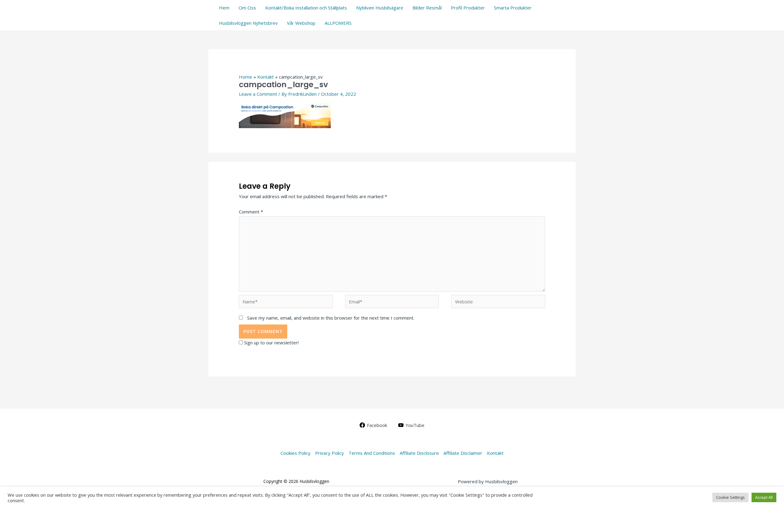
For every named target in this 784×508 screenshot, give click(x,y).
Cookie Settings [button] (730, 497)
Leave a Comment (258, 94)
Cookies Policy (296, 453)
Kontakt (495, 453)
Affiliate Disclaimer (462, 453)
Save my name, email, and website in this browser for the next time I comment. (330, 318)
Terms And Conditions (372, 453)
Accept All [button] (764, 497)
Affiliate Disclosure (419, 453)
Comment (251, 212)
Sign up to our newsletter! (271, 342)
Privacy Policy (329, 453)
